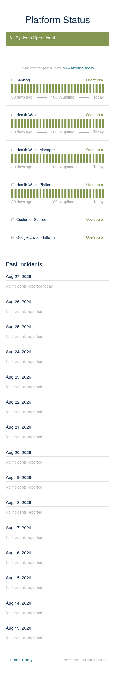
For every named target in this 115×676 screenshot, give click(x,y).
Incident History (19, 659)
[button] (12, 80)
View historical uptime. (79, 67)
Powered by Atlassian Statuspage (84, 659)
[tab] (12, 88)
